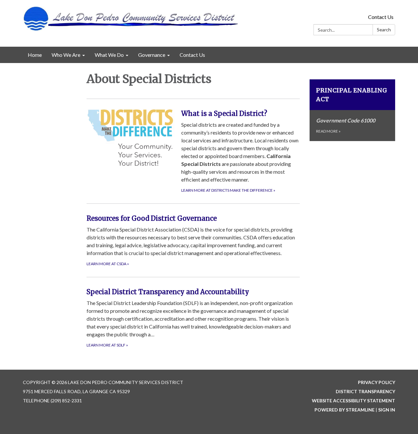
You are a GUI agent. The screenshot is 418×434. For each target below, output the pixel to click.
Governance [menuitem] (151, 55)
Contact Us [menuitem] (192, 55)
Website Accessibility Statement (353, 400)
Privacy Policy (376, 382)
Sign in (386, 409)
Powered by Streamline (344, 409)
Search (384, 29)
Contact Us (381, 17)
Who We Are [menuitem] (66, 55)
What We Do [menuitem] (109, 55)
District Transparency (365, 391)
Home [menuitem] (35, 55)
